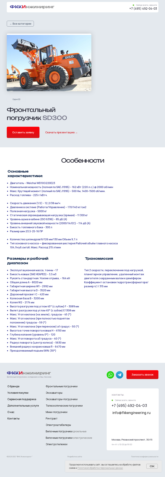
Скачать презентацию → (61, 132)
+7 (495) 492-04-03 (143, 8)
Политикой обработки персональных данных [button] (100, 467)
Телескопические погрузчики (64, 405)
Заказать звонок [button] (142, 374)
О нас (10, 412)
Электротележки (56, 444)
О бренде (13, 386)
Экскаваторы (54, 392)
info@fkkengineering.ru (131, 412)
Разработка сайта (74, 456)
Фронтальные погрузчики (62, 386)
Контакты (13, 418)
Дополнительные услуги (23, 405)
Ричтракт (52, 418)
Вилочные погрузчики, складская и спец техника (29, 377)
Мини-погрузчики (56, 412)
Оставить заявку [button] (23, 132)
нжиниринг (32, 6)
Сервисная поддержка (21, 399)
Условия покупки (17, 392)
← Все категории (20, 23)
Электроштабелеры (58, 425)
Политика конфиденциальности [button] (144, 456)
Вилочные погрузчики (66, 431)
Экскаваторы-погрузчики (62, 399)
